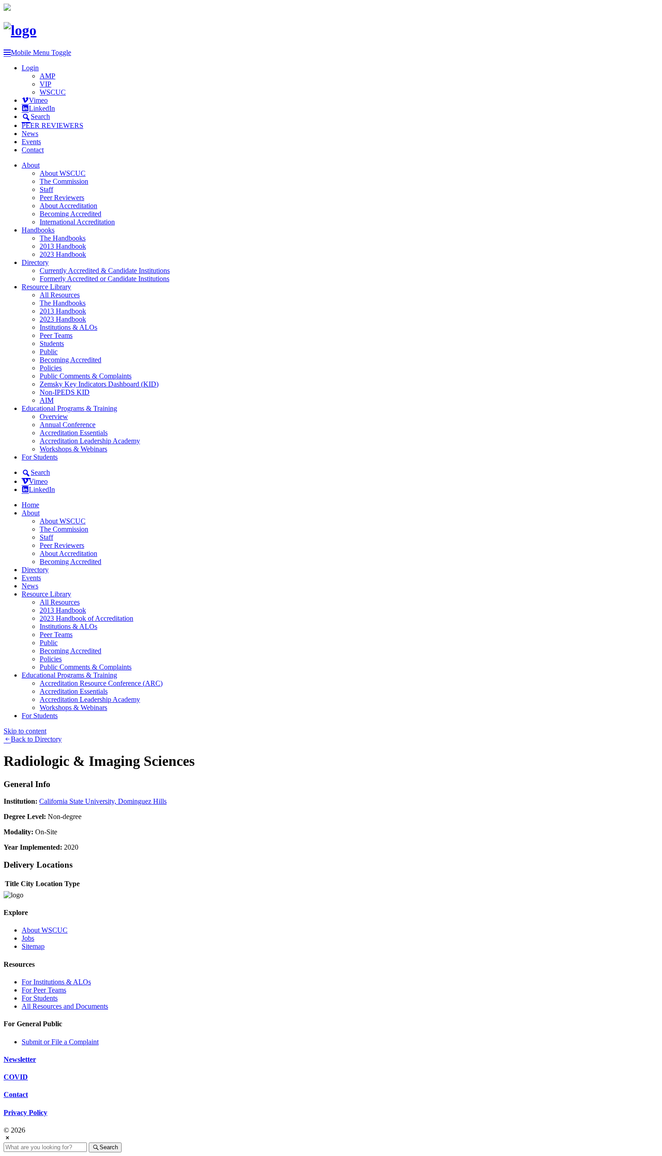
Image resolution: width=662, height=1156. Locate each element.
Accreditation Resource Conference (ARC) (101, 683)
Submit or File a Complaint (60, 1042)
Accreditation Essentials (74, 433)
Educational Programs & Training (69, 408)
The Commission (64, 181)
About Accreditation (68, 205)
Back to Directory (36, 739)
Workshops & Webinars (73, 449)
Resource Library (46, 287)
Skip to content (25, 731)
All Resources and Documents (65, 1006)
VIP (45, 84)
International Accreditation (77, 222)
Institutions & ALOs (68, 327)
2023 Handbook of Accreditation (86, 618)
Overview (54, 416)
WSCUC (53, 92)
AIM (47, 400)
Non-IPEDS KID (65, 392)
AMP (47, 76)
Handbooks (38, 230)
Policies (51, 368)
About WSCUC (63, 173)
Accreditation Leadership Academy (90, 441)
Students (52, 343)
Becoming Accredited (70, 214)
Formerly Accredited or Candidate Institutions (104, 278)
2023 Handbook (63, 254)
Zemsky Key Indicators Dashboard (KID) (99, 384)
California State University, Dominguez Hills (103, 801)
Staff (46, 189)
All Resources (60, 295)
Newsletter (20, 1059)
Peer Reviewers (62, 197)
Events (31, 142)
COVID (16, 1077)
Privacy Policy (25, 1112)
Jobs (28, 938)
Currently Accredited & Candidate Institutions (105, 270)
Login (30, 68)
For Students (40, 457)
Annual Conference (67, 424)
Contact (33, 150)
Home (30, 505)
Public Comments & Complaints (85, 376)
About (31, 165)
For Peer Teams (44, 990)
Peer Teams (56, 335)
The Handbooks (63, 238)
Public (49, 351)
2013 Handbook (63, 246)
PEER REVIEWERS (52, 125)
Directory (35, 262)
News (30, 133)
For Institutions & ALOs (56, 982)
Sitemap (33, 946)
